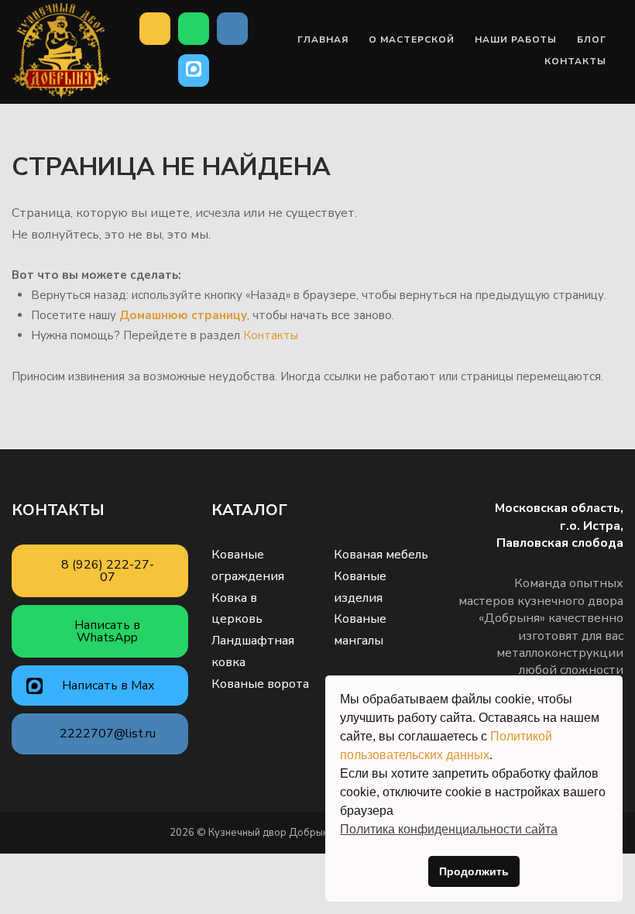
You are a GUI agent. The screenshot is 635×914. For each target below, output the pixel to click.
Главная (322, 39)
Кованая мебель (381, 554)
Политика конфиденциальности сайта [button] (449, 829)
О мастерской (412, 39)
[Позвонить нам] (154, 28)
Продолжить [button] (474, 871)
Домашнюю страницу (183, 315)
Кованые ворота (260, 683)
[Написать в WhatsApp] (193, 28)
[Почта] (232, 28)
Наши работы (516, 39)
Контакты (575, 61)
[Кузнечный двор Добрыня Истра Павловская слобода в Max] (193, 70)
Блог (591, 39)
